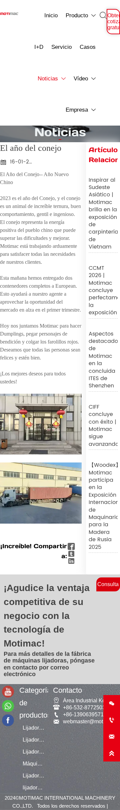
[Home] (9, 14)
